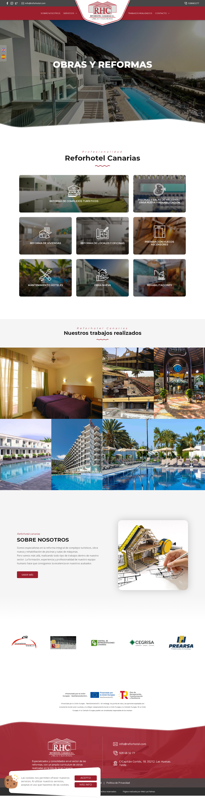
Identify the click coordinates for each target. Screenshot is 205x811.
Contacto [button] (161, 13)
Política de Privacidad (118, 782)
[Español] (3, 56)
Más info (86, 784)
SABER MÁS (27, 574)
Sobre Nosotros (50, 13)
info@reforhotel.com (35, 3)
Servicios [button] (68, 13)
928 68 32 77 (127, 753)
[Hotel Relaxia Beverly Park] (77, 454)
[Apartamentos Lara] (25, 454)
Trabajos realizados (140, 13)
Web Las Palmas (148, 791)
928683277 (193, 3)
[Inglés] (3, 50)
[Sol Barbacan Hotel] (153, 454)
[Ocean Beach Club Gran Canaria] (128, 383)
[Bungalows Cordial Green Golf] (51, 383)
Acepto (85, 777)
